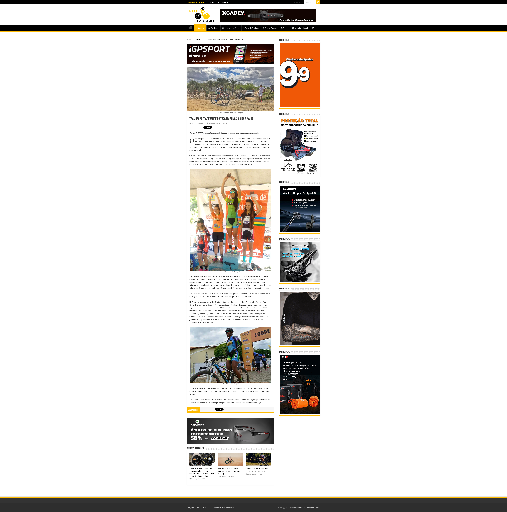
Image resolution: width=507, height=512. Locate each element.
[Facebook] (294, 2)
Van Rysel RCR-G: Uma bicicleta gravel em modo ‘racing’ (229, 471)
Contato (211, 2)
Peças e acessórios (232, 28)
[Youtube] (300, 2)
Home (190, 28)
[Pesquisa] (318, 2)
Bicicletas (214, 28)
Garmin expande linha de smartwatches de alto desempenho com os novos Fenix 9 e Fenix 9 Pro (201, 472)
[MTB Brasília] (201, 14)
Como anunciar (222, 2)
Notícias (201, 28)
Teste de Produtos (252, 28)
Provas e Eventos (221, 123)
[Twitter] (297, 2)
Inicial (190, 39)
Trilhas (285, 28)
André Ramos (315, 508)
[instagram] (302, 2)
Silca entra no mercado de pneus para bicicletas (257, 470)
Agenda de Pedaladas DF (304, 28)
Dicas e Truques (271, 28)
